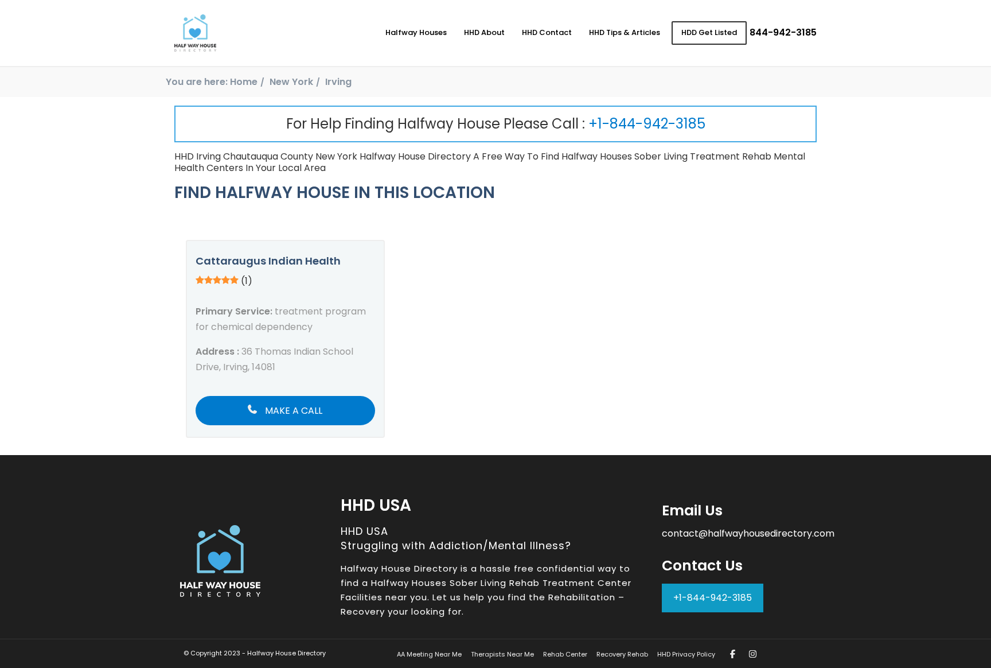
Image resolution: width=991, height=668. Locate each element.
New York (291, 81)
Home (243, 81)
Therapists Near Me (502, 654)
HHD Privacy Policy (686, 654)
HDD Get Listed (709, 32)
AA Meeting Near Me (429, 654)
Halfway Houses (416, 32)
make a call (292, 410)
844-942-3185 (783, 32)
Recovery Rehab (622, 654)
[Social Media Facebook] (732, 654)
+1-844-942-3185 (646, 123)
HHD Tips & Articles (624, 32)
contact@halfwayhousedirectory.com (748, 533)
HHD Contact (547, 32)
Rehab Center (565, 654)
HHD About (484, 32)
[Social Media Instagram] (753, 654)
